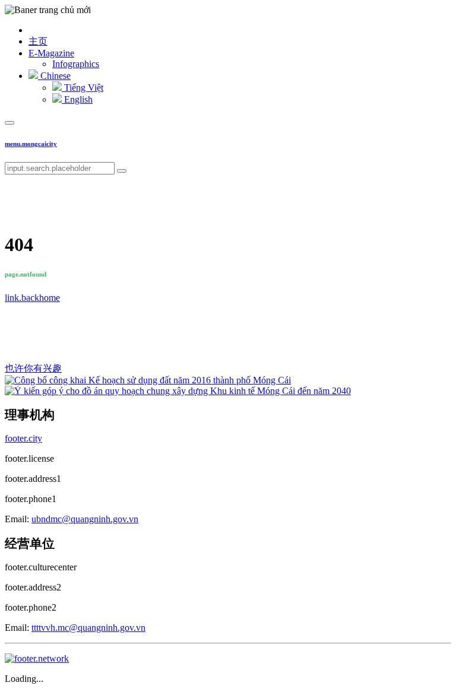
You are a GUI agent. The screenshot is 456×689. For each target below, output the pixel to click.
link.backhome (32, 298)
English (77, 99)
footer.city (23, 438)
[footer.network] (37, 658)
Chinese (54, 76)
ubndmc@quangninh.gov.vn (84, 519)
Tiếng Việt (82, 87)
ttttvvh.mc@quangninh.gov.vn (88, 628)
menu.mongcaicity (31, 143)
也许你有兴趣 (33, 368)
